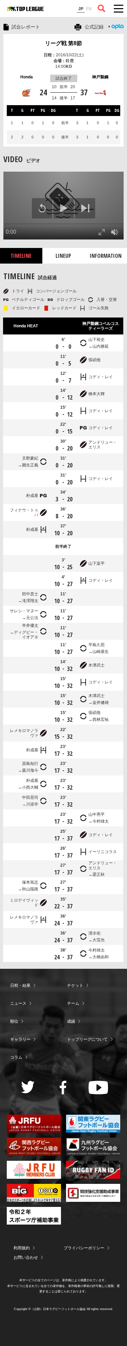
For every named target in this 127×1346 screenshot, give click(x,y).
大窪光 (98, 940)
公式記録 (94, 27)
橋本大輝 (96, 393)
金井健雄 (100, 702)
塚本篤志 (30, 882)
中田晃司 (30, 797)
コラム (16, 1057)
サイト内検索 (101, 8)
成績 (71, 1021)
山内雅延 (100, 346)
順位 (14, 1021)
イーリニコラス (102, 851)
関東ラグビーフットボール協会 (93, 1124)
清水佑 (94, 933)
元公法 (32, 617)
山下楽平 (96, 563)
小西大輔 (30, 787)
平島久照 (96, 644)
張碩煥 (94, 360)
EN (89, 8)
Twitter (28, 1087)
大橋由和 (100, 957)
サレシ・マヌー (24, 611)
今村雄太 (100, 821)
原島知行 (30, 763)
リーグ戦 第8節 (63, 43)
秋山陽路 (30, 889)
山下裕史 (96, 339)
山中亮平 (96, 814)
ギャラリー (20, 1039)
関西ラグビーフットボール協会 (34, 1147)
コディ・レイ (100, 376)
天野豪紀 (30, 458)
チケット (75, 985)
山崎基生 (100, 651)
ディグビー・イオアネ (26, 634)
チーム (73, 1003)
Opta (117, 26)
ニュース (18, 1003)
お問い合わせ (26, 1257)
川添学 (32, 804)
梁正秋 (98, 874)
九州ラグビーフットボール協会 (93, 1147)
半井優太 (30, 625)
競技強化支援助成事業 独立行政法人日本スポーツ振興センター (93, 1193)
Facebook (63, 1087)
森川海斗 (30, 770)
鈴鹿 (70, 60)
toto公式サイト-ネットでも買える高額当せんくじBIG (34, 1193)
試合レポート (26, 27)
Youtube (98, 1087)
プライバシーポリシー (84, 1248)
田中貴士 (30, 594)
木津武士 (96, 665)
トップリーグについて (87, 1039)
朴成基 (32, 495)
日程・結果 (20, 985)
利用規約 (22, 1248)
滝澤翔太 (30, 600)
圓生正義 (30, 465)
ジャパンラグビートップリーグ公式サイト (25, 8)
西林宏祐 (100, 719)
